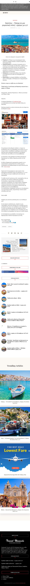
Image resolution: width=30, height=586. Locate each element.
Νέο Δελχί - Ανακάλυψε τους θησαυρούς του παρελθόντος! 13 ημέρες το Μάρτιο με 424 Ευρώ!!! (17, 341)
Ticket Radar (7, 166)
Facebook (6, 271)
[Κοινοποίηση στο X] (12, 233)
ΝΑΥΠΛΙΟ (15, 20)
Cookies (4, 579)
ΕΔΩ (9, 108)
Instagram (20, 271)
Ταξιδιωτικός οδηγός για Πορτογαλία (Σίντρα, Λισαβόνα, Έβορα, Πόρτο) (15, 319)
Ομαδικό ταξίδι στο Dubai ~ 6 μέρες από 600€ (12, 560)
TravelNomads (20, 583)
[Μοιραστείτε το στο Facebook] (8, 233)
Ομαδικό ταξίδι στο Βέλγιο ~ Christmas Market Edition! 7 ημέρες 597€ (16, 348)
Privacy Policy (6, 576)
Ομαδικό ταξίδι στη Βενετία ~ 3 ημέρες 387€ (11, 563)
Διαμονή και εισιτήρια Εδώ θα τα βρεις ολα (15, 474)
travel (10, 226)
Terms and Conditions (8, 577)
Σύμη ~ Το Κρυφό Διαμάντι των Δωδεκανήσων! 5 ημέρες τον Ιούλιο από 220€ (15, 439)
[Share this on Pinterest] (15, 233)
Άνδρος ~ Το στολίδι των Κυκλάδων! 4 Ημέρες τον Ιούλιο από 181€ (15, 402)
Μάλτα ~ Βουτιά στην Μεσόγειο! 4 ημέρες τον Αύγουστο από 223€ (15, 510)
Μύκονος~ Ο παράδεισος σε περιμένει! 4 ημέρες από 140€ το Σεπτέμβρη (16, 327)
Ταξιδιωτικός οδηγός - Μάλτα (14, 298)
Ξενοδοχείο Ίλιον (17, 101)
